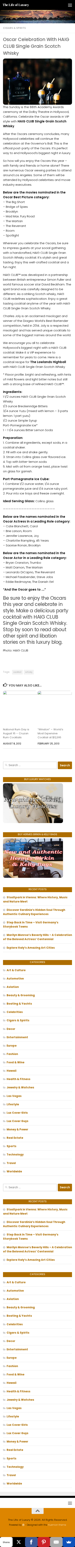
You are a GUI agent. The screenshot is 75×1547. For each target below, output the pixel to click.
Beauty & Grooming (21, 995)
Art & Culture (16, 970)
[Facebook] (31, 1542)
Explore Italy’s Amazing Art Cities (31, 948)
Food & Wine (15, 1062)
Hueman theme (57, 1524)
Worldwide (14, 1171)
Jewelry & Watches (20, 1087)
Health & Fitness (18, 1079)
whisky (28, 672)
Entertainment (17, 1037)
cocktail (17, 672)
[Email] (56, 1542)
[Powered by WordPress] (23, 1525)
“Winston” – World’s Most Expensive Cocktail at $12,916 (50, 733)
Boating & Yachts (19, 1004)
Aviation (13, 987)
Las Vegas (14, 1096)
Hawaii (11, 1071)
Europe (12, 1046)
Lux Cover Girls (17, 1113)
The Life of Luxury (16, 5)
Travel (11, 1163)
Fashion (12, 1054)
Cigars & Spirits (14, 28)
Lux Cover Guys (17, 1121)
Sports (11, 1146)
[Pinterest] (44, 1542)
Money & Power (17, 1129)
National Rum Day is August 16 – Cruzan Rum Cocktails (16, 733)
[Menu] (70, 5)
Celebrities (15, 1012)
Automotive (15, 979)
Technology (15, 1154)
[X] (19, 1542)
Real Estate (15, 1138)
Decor (11, 1029)
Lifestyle (13, 1104)
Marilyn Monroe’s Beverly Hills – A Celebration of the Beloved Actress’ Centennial (37, 937)
